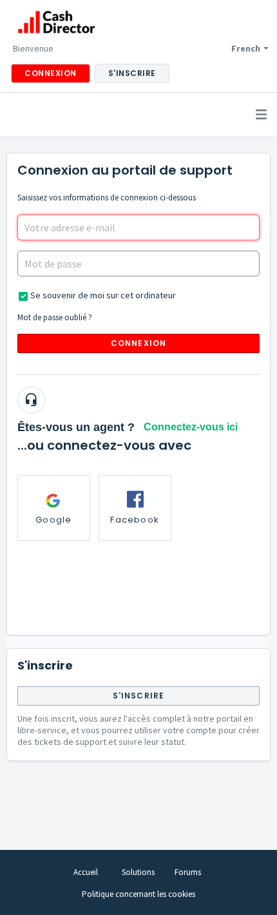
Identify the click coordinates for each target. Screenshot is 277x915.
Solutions (138, 872)
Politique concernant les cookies (138, 894)
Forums (188, 872)
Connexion (139, 343)
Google (53, 520)
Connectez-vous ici (191, 426)
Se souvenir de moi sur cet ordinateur (103, 295)
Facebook (134, 520)
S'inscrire (139, 695)
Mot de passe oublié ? (54, 317)
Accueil (85, 872)
